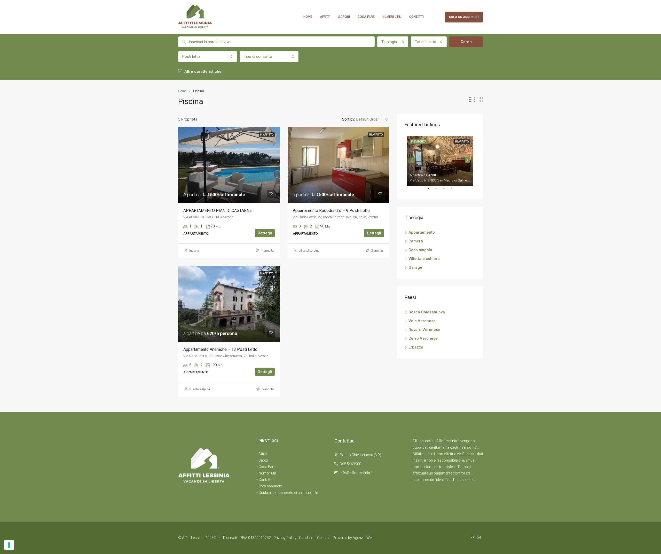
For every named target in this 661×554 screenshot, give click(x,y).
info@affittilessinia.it (356, 473)
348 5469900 (350, 464)
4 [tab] (454, 190)
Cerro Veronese (423, 338)
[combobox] (392, 41)
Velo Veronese (422, 321)
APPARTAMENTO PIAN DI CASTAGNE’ (218, 210)
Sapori (344, 17)
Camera (415, 241)
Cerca (466, 41)
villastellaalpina (309, 250)
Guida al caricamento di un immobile (288, 492)
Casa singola (420, 250)
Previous (412, 160)
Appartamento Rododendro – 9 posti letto (331, 210)
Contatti (416, 17)
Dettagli (265, 233)
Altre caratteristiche (202, 71)
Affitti (262, 454)
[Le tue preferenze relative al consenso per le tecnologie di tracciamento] (9, 545)
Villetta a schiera (424, 258)
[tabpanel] (440, 160)
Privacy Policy (284, 538)
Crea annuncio (270, 486)
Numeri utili (392, 17)
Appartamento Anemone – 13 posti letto (220, 349)
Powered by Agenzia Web (353, 538)
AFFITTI (325, 17)
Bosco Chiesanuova (426, 312)
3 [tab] (446, 190)
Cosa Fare (366, 17)
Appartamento (421, 232)
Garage (415, 267)
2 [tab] (438, 190)
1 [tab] (431, 190)
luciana (194, 250)
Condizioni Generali (314, 538)
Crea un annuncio (464, 17)
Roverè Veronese (424, 329)
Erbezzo (415, 347)
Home (307, 17)
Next (467, 160)
